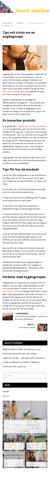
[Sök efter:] (25, 376)
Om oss (6, 396)
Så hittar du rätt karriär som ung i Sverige (20, 353)
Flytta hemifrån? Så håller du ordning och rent (21, 349)
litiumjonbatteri (10, 291)
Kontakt (6, 391)
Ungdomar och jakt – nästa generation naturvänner (24, 358)
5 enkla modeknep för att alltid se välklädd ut (21, 362)
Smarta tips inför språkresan (14, 366)
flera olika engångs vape (13, 91)
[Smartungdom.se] (25, 11)
